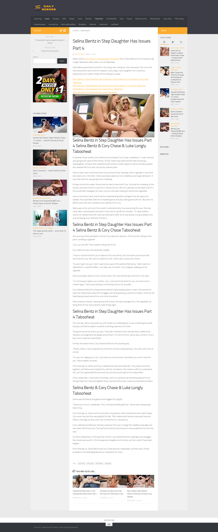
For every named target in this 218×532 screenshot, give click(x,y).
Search (35, 57)
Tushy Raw (167, 19)
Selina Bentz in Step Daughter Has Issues (101, 59)
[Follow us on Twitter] (60, 30)
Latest (47, 19)
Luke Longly (90, 463)
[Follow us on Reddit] (64, 30)
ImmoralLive (53, 24)
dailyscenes (79, 54)
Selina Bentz (99, 463)
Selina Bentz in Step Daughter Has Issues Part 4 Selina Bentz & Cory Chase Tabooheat (109, 85)
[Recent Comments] (181, 42)
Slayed (129, 19)
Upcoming (37, 19)
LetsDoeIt (114, 24)
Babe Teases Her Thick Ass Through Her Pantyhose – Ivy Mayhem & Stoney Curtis (177, 77)
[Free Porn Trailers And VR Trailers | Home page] (45, 8)
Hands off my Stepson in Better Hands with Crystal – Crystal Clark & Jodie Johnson (177, 55)
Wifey (43, 135)
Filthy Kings (179, 19)
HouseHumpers (40, 24)
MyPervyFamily (141, 19)
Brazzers (56, 19)
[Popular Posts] (172, 42)
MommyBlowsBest (68, 24)
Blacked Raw (155, 19)
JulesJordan (103, 24)
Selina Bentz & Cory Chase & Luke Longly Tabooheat (95, 92)
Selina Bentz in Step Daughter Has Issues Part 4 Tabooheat (98, 89)
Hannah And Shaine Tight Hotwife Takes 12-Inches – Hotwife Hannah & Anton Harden (49, 140)
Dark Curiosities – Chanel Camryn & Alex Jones (177, 114)
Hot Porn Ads (109, 520)
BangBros (82, 24)
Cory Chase (81, 463)
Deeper (72, 19)
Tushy (80, 19)
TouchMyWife (111, 19)
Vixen (122, 19)
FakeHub (92, 24)
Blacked (88, 19)
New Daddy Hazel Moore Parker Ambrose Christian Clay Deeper (139, 494)
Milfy (64, 19)
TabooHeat (99, 19)
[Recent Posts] (164, 42)
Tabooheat (108, 463)
